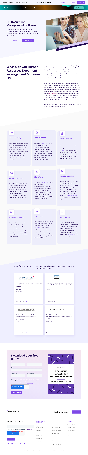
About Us (38, 441)
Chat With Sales (28, 40)
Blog (68, 435)
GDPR (43, 143)
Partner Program (71, 430)
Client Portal (44, 182)
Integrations (39, 430)
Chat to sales (71, 2)
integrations (37, 227)
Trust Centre (55, 437)
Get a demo (81, 2)
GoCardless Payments (41, 432)
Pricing (63, 2)
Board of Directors (56, 430)
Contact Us (39, 438)
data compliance (67, 78)
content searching (72, 234)
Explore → (79, 7)
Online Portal (53, 93)
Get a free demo (13, 40)
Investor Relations (56, 427)
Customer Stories (71, 424)
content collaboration (71, 195)
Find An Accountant (57, 444)
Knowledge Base (71, 427)
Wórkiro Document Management (40, 427)
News (53, 440)
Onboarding (70, 432)
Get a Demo (39, 435)
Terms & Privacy (56, 433)
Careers (54, 424)
